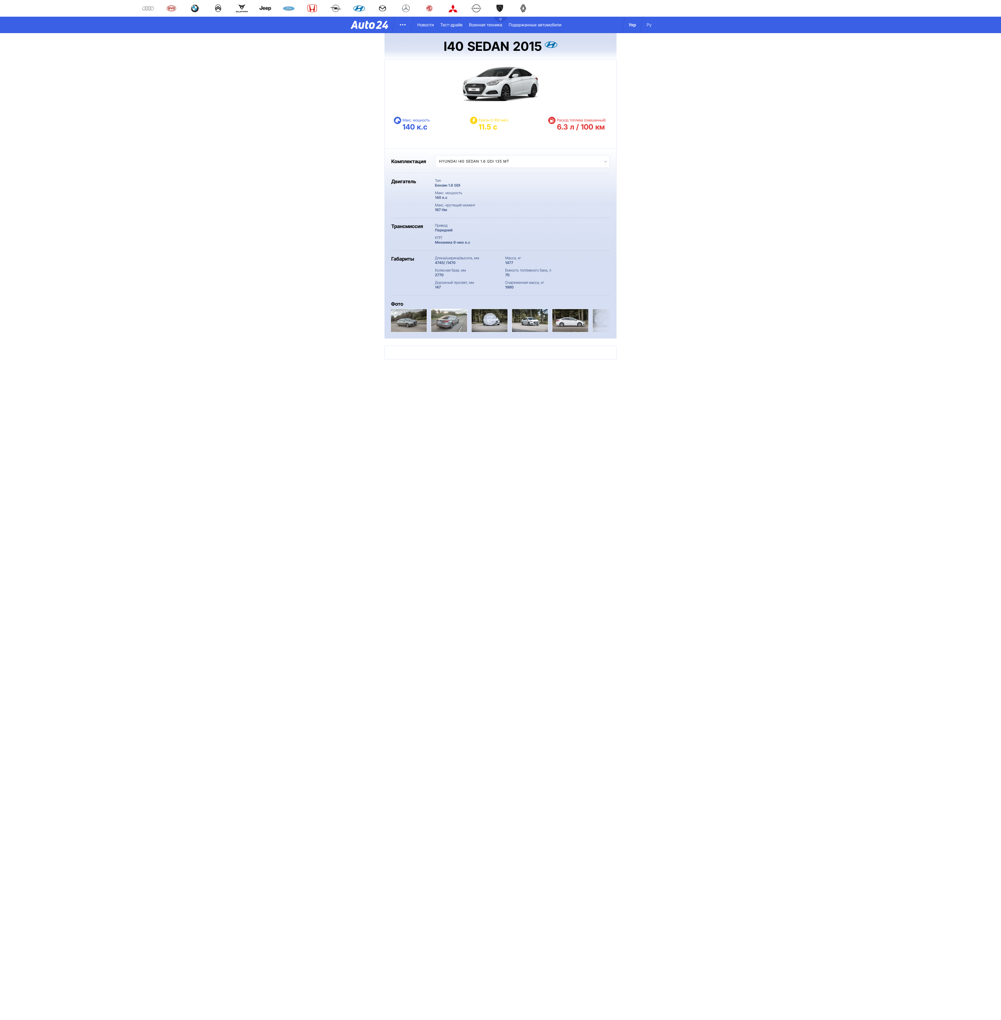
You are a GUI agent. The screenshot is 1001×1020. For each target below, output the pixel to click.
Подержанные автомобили (535, 24)
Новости (425, 24)
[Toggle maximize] (490, 319)
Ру (649, 24)
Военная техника (485, 24)
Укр (632, 24)
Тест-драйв (451, 24)
